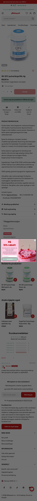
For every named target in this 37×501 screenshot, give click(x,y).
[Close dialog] (35, 240)
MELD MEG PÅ (9, 259)
